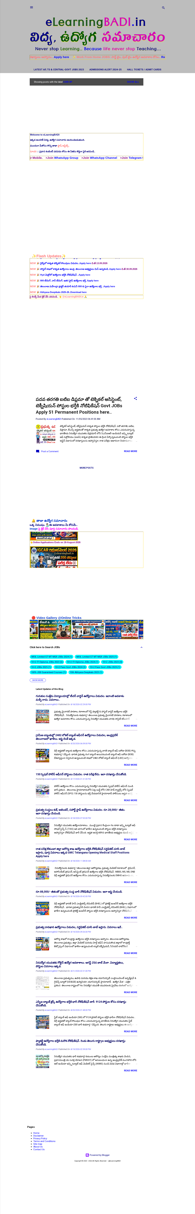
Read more (130, 451)
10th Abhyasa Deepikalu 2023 (86, 672)
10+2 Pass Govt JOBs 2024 (70, 667)
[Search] (163, 8)
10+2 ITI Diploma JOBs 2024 (82, 662)
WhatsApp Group (34, 157)
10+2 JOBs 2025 (40, 667)
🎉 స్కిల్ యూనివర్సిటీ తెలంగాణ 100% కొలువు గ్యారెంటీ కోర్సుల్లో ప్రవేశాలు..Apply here (73, 270)
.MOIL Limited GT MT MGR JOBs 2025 (96, 656)
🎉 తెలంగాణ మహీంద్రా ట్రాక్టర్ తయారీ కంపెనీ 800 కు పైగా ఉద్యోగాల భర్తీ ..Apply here (72, 259)
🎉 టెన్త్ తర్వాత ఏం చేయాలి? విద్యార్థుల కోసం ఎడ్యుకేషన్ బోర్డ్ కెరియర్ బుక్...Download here (76, 276)
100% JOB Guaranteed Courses (48, 672)
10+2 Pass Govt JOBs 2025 (105, 667)
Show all (133, 82)
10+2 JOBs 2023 (111, 662)
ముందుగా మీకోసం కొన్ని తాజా (50, 145)
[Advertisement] (155, 124)
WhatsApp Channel (71, 157)
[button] (135, 399)
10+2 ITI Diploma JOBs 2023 (46, 662)
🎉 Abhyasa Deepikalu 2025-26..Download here (58, 265)
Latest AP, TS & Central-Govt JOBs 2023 (59, 69)
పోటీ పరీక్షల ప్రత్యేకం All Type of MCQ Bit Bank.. (87, 282)
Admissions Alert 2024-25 (105, 69)
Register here (139, 57)
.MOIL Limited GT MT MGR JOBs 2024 (51, 656)
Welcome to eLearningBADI (44, 134)
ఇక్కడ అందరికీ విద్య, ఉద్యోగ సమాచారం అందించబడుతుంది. (57, 140)
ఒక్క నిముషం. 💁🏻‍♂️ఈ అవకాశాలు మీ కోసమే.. (54, 524)
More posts (87, 468)
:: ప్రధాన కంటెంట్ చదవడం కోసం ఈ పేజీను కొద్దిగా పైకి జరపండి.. (62, 151)
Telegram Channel (109, 157)
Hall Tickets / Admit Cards (144, 69)
